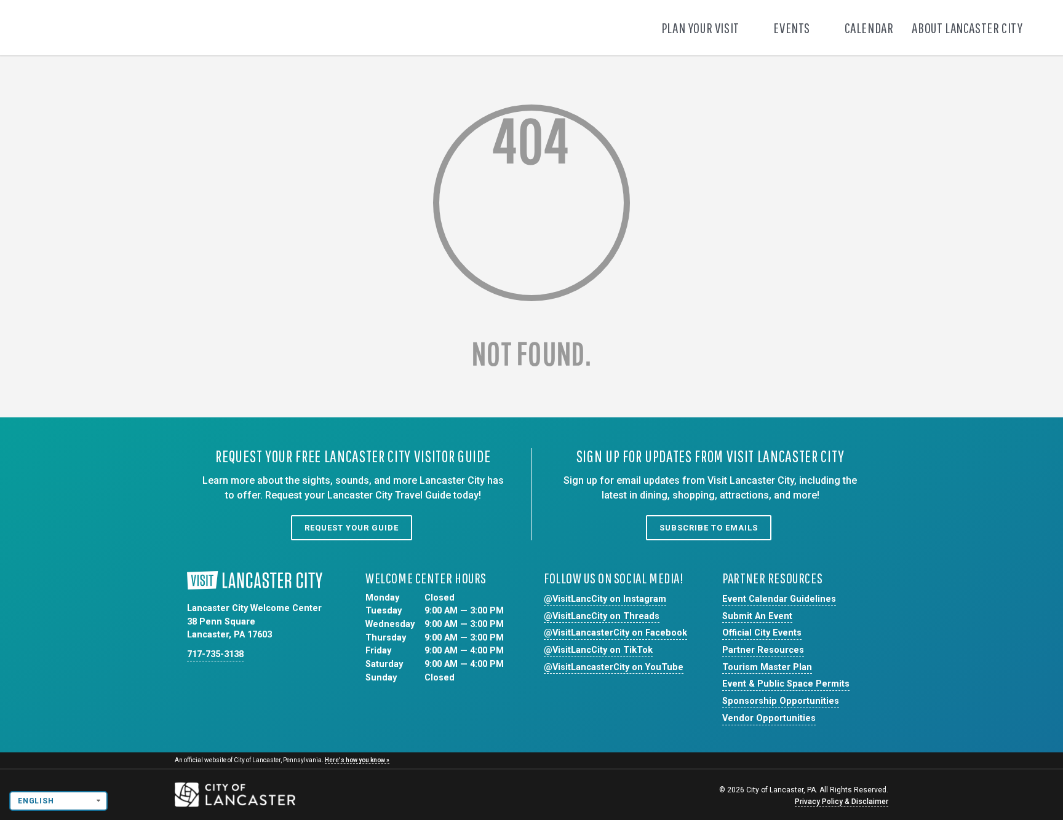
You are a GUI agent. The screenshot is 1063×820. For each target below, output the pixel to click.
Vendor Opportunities (769, 718)
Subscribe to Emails (708, 527)
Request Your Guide (352, 527)
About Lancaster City (968, 27)
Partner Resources (763, 650)
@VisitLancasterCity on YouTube (613, 667)
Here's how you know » (357, 760)
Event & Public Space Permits (786, 684)
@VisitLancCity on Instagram (605, 599)
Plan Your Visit (701, 27)
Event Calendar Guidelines (779, 599)
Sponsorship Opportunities (780, 701)
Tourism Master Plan (767, 667)
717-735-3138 (215, 654)
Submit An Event (757, 616)
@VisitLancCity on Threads (601, 616)
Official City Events (762, 633)
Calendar (869, 27)
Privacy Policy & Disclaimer (841, 801)
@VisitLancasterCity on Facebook (615, 633)
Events (792, 27)
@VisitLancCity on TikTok (598, 650)
